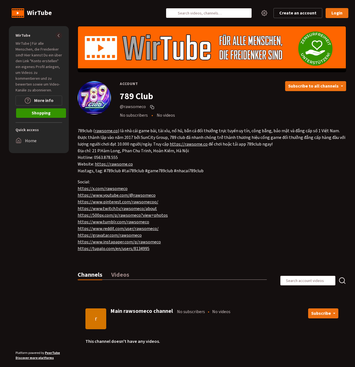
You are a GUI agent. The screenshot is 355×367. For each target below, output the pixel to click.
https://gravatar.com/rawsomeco (110, 235)
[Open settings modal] (264, 13)
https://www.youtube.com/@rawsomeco (117, 195)
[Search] (173, 13)
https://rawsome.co (189, 144)
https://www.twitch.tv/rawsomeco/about (117, 209)
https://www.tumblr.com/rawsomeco (113, 222)
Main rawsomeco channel (141, 311)
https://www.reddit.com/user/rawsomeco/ (118, 229)
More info (43, 101)
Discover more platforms (35, 358)
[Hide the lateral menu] (58, 35)
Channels (90, 274)
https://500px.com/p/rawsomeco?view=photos (123, 215)
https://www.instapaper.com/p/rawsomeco (119, 242)
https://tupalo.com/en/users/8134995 (113, 249)
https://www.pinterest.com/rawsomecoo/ (118, 202)
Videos (120, 274)
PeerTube (52, 353)
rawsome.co (106, 131)
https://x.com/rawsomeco (103, 189)
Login (337, 13)
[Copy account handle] (153, 107)
